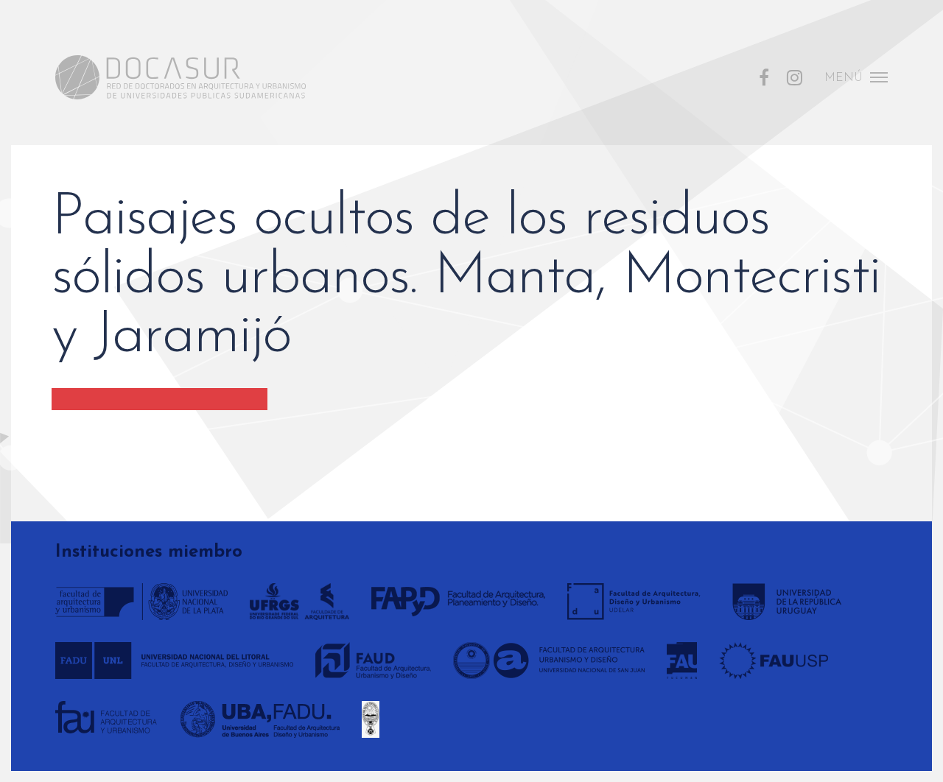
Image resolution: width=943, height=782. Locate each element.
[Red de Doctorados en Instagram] (794, 76)
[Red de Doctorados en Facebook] (764, 76)
